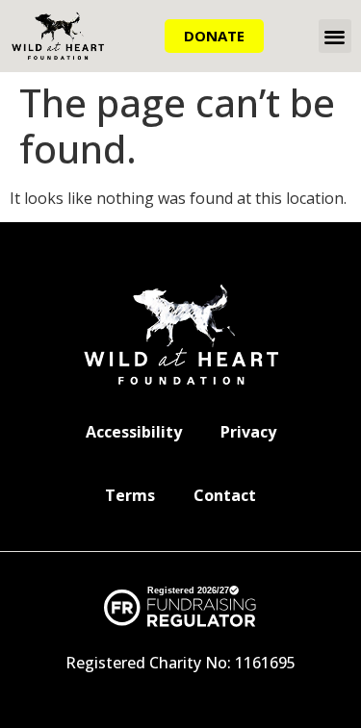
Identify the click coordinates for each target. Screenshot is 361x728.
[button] (335, 36)
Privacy (248, 431)
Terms (130, 495)
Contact (224, 495)
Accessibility (134, 431)
